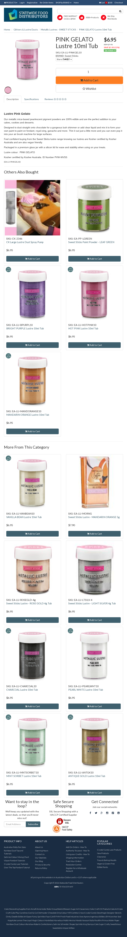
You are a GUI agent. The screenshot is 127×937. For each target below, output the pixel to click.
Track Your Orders (73, 861)
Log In (22, 2)
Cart (106, 2)
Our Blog (39, 861)
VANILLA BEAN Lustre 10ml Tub (24, 517)
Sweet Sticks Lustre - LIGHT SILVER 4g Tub (92, 603)
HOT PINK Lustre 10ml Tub (83, 328)
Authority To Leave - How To (77, 850)
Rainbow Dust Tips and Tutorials (13, 852)
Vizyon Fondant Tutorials (14, 860)
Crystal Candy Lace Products (109, 850)
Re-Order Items (46, 2)
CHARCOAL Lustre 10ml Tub (22, 689)
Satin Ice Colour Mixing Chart (16, 857)
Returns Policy (41, 868)
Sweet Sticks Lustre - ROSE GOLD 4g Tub (29, 603)
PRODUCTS (11, 2)
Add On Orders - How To (76, 847)
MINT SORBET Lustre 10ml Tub (23, 775)
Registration (32, 2)
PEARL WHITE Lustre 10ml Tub (85, 689)
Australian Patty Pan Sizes (15, 847)
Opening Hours (41, 850)
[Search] (120, 11)
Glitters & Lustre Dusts (26, 29)
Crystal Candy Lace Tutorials (16, 864)
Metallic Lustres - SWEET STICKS (58, 29)
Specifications (31, 99)
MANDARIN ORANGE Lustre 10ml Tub (27, 414)
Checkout (118, 2)
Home (76, 2)
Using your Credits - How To (77, 854)
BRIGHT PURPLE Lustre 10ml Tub (25, 328)
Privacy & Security (42, 864)
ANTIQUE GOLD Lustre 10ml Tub (86, 775)
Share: (60, 59)
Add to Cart (90, 80)
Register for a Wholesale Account (76, 869)
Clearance (101, 856)
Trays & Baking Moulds (106, 860)
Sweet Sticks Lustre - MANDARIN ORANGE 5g (94, 517)
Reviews (49, 99)
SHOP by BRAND (63, 2)
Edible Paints (102, 867)
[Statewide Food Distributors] (28, 14)
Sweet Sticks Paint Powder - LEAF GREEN (91, 242)
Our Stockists (40, 857)
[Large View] (8, 90)
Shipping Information (75, 857)
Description (13, 99)
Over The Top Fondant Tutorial (17, 867)
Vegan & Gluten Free (106, 863)
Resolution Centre (73, 864)
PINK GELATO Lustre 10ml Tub (95, 29)
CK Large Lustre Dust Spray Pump (24, 242)
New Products (103, 853)
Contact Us (39, 854)
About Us (39, 847)
